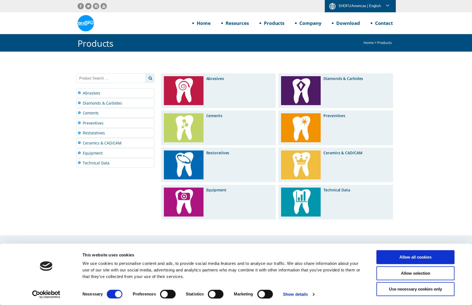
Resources (237, 23)
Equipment (93, 153)
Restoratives (94, 132)
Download (348, 23)
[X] (88, 6)
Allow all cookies (415, 257)
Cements (91, 113)
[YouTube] (104, 6)
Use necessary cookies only (415, 289)
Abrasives (91, 93)
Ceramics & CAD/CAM (102, 143)
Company (310, 23)
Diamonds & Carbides (102, 103)
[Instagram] (96, 6)
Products (274, 23)
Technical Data (96, 162)
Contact (384, 23)
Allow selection (415, 273)
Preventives (93, 123)
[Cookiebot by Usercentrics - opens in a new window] (46, 294)
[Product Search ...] (150, 78)
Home (204, 23)
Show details (295, 294)
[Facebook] (81, 6)
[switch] (168, 294)
